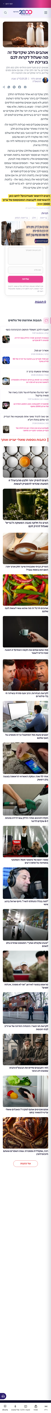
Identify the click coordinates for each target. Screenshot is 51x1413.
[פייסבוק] (19, 87)
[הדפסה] (25, 87)
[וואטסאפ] (8, 87)
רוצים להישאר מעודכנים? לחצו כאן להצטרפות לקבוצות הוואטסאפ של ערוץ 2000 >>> (26, 200)
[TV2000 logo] (25, 12)
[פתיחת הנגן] (3, 1396)
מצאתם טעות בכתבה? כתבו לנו (38, 208)
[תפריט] (45, 12)
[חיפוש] (5, 12)
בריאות (43, 218)
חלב (34, 218)
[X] (14, 87)
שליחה (25, 279)
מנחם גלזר (35, 79)
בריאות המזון (21, 218)
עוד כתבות (25, 1163)
